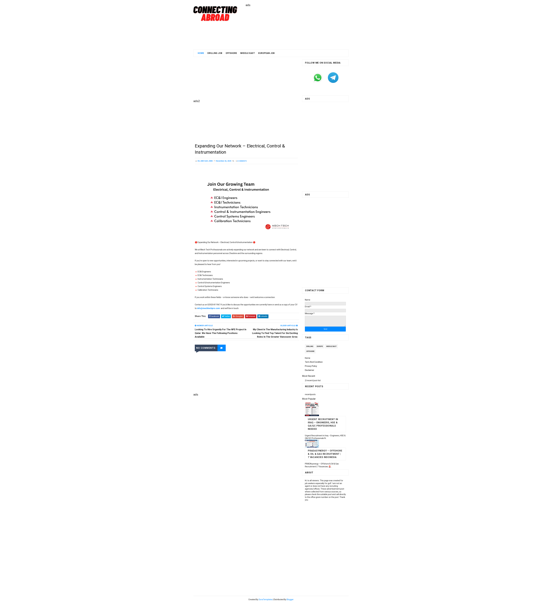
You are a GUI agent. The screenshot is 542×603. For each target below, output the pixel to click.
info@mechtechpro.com (208, 308)
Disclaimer (309, 370)
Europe (320, 346)
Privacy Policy (311, 366)
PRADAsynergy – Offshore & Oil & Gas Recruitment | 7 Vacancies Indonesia (325, 454)
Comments (242, 161)
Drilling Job (214, 53)
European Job (266, 53)
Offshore (231, 53)
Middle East (331, 346)
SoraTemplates (266, 599)
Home (201, 53)
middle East (247, 53)
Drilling (309, 346)
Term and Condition (314, 362)
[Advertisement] (297, 27)
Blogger (290, 599)
